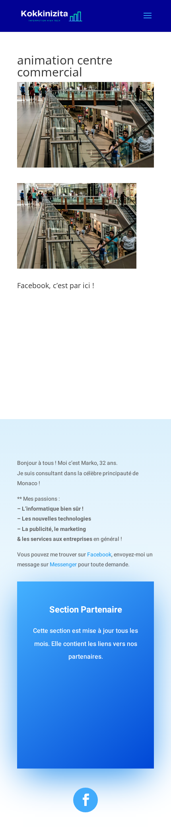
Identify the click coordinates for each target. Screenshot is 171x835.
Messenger (63, 564)
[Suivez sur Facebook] (85, 800)
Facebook (99, 554)
